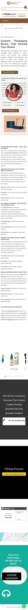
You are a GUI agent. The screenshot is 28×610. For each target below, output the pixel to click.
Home (2, 25)
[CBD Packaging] (14, 359)
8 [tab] (20, 376)
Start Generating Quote (14, 474)
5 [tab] (13, 376)
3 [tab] (9, 376)
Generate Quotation (18, 607)
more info (22, 508)
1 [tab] (5, 376)
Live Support (10, 607)
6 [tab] (16, 376)
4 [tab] (11, 376)
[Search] (25, 7)
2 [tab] (7, 376)
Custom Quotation (11, 576)
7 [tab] (18, 376)
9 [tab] (22, 376)
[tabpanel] (14, 361)
